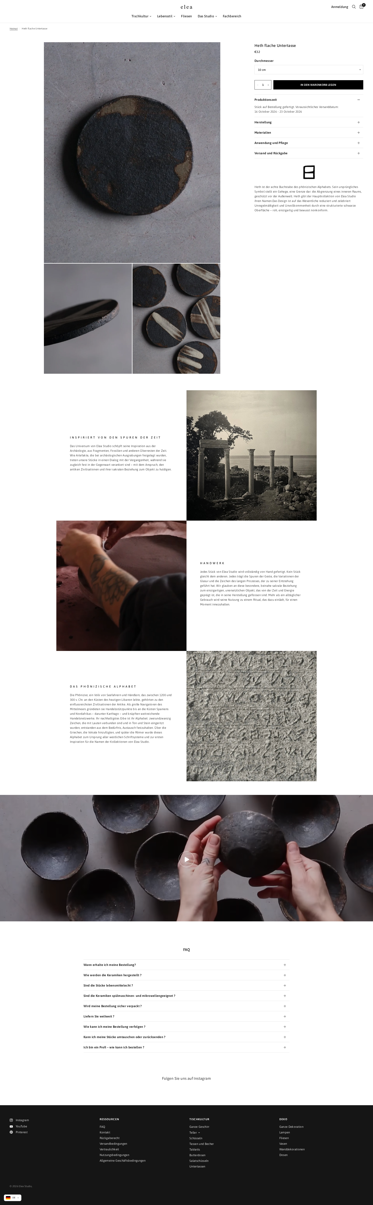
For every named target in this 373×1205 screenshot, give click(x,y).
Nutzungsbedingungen (114, 1155)
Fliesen (186, 16)
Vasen (283, 1143)
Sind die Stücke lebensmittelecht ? (108, 985)
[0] (360, 7)
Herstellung (263, 122)
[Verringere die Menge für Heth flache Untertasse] (258, 85)
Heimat (14, 28)
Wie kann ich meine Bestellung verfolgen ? (114, 1026)
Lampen (284, 1132)
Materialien (262, 132)
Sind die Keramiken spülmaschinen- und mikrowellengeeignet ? (129, 995)
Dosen (283, 1155)
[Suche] (354, 7)
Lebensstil (164, 16)
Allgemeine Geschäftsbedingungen (123, 1160)
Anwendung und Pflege (271, 143)
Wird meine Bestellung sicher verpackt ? (113, 1006)
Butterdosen (197, 1155)
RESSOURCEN (109, 1119)
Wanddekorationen (292, 1149)
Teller (193, 1132)
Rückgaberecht (109, 1138)
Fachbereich (232, 16)
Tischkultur (140, 16)
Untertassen (197, 1166)
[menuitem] (141, 16)
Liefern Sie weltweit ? (99, 1016)
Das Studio (206, 16)
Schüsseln (195, 1138)
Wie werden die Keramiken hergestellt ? (112, 975)
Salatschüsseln (199, 1160)
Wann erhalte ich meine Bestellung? (110, 964)
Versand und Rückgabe (271, 153)
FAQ (102, 1126)
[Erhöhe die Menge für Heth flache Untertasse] (268, 85)
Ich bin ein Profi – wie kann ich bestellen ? (114, 1047)
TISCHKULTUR (199, 1119)
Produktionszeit (265, 100)
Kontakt (105, 1132)
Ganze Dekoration (291, 1126)
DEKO (283, 1119)
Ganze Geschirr (199, 1126)
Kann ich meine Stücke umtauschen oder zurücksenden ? (125, 1037)
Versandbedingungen (113, 1143)
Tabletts (194, 1149)
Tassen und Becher (201, 1143)
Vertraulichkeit (109, 1149)
